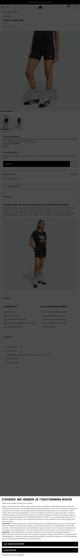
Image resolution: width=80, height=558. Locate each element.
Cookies (68, 519)
